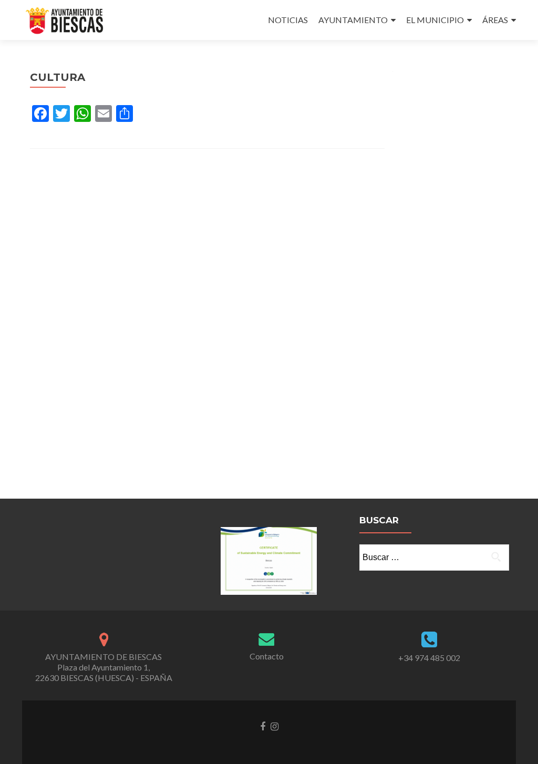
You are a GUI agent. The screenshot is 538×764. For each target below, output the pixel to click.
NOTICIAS (288, 20)
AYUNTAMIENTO (353, 20)
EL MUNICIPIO (435, 20)
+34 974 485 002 (429, 658)
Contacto (267, 656)
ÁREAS (495, 20)
